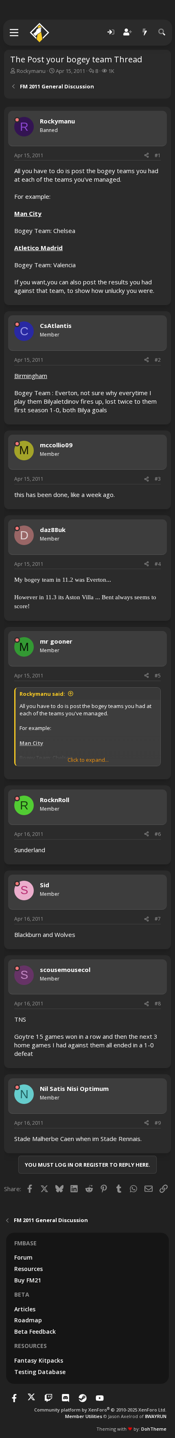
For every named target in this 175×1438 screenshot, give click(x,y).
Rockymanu (31, 71)
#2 (158, 359)
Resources (28, 1269)
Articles (24, 1309)
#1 (158, 155)
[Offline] (17, 120)
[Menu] (14, 33)
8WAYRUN (155, 1416)
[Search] (162, 32)
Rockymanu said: (42, 693)
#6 (158, 834)
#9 (158, 1122)
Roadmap (28, 1320)
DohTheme (153, 1429)
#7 (158, 918)
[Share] (146, 156)
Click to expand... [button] (88, 759)
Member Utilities (83, 1416)
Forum (23, 1257)
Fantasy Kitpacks (38, 1360)
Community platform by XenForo (100, 1410)
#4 (158, 564)
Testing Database (40, 1372)
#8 (158, 1003)
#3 (158, 478)
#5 (158, 675)
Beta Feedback (35, 1331)
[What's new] (144, 32)
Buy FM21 (27, 1280)
